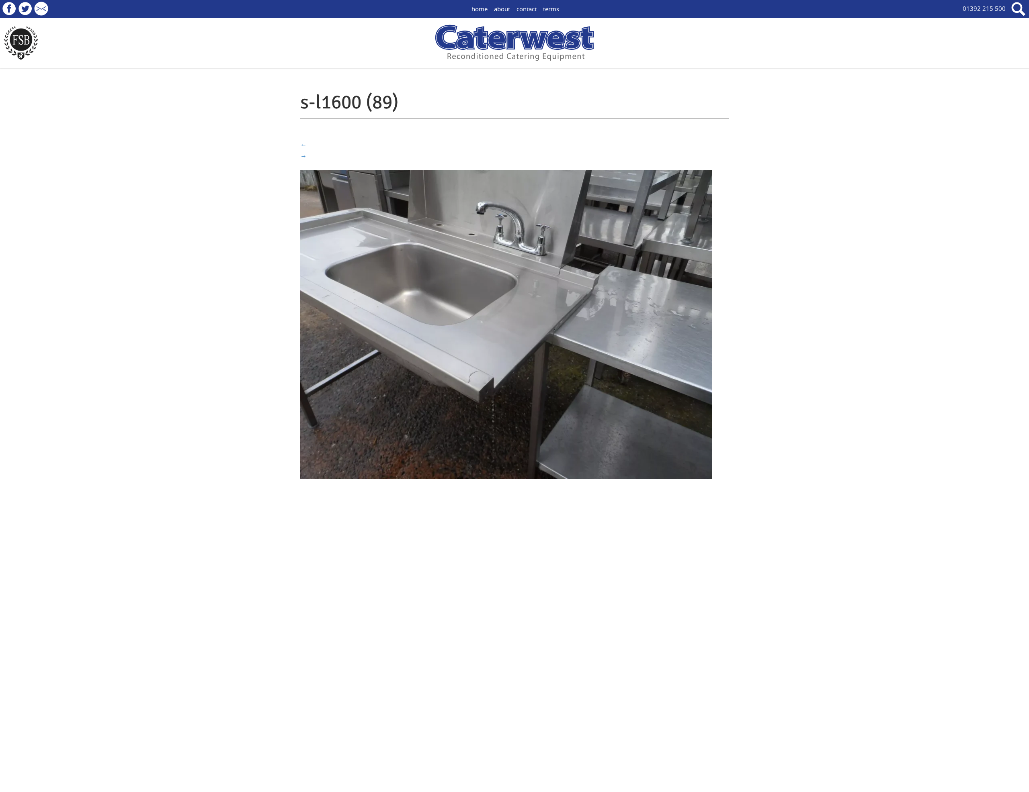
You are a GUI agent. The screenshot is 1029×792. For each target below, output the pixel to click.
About (502, 9)
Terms (551, 9)
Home (479, 9)
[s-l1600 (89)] (506, 323)
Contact (527, 9)
